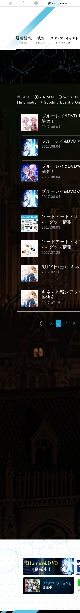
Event (65, 102)
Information (29, 102)
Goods (49, 102)
